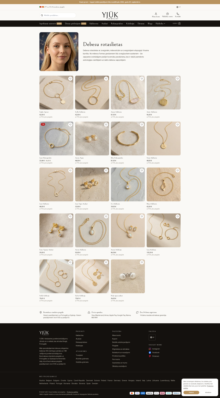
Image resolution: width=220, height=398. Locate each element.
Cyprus (69, 380)
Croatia (63, 380)
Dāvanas (141, 23)
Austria (42, 380)
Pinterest (155, 356)
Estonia (97, 380)
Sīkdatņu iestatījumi (119, 366)
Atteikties (208, 392)
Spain (89, 383)
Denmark (89, 380)
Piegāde (115, 346)
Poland (52, 383)
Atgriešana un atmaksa (120, 349)
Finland (103, 380)
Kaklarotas (93, 23)
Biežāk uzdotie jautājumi (121, 342)
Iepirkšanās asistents (50, 23)
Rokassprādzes (117, 23)
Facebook (155, 352)
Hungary (131, 380)
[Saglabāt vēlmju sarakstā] (70, 79)
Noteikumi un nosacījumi (121, 352)
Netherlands (43, 383)
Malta (173, 380)
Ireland (138, 380)
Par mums (116, 359)
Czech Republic (79, 380)
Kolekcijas (130, 23)
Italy (143, 380)
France (110, 380)
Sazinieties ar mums (119, 363)
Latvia (149, 380)
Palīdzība (159, 23)
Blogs (150, 23)
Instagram (156, 349)
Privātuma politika (118, 356)
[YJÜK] (110, 15)
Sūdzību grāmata (82, 362)
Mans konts (116, 335)
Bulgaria (56, 380)
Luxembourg (164, 380)
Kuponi (114, 339)
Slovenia (82, 383)
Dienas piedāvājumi (75, 23)
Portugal (59, 383)
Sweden (95, 383)
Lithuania (155, 380)
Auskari (105, 23)
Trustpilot (79, 355)
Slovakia (75, 383)
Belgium (49, 380)
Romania (67, 383)
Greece (124, 380)
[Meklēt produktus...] (42, 15)
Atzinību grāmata (82, 359)
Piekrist (191, 392)
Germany (117, 380)
